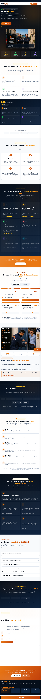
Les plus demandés (16, 284)
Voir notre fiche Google (8, 641)
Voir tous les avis (5, 104)
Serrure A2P (28, 683)
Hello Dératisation (35, 690)
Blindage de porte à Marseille (7, 233)
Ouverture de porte (4, 683)
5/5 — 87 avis (26, 675)
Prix (31, 683)
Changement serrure (12, 683)
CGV (39, 693)
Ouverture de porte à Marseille (7, 216)
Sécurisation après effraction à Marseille (28, 250)
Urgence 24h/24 (22, 683)
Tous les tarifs (25, 284)
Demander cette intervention (11, 300)
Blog (34, 683)
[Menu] (39, 4)
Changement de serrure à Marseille (28, 216)
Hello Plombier (14, 690)
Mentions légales (35, 693)
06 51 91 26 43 (6, 23)
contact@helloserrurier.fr (9, 635)
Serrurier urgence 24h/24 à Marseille (28, 230)
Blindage (17, 683)
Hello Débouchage (25, 690)
